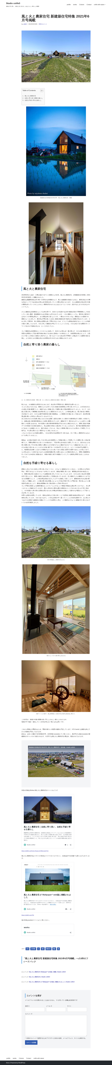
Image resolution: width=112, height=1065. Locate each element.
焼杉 (43, 948)
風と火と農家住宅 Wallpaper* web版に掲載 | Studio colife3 (47, 972)
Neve (7, 1063)
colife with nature (39, 1058)
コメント (28, 1014)
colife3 (25, 24)
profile (69, 4)
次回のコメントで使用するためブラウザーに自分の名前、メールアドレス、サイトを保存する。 (57, 1038)
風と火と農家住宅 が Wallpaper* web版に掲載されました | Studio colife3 (51, 982)
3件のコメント (43, 24)
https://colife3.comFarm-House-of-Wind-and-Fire (35, 851)
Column (81, 4)
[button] (105, 4)
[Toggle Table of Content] (41, 90)
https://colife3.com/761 (28, 915)
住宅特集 (33, 948)
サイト (69, 1006)
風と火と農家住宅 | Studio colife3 (39, 977)
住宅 (27, 948)
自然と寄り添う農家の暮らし (34, 98)
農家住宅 (48, 948)
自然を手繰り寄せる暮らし (33, 100)
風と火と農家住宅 (30, 96)
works (75, 4)
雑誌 (54, 948)
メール (49, 1006)
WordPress (21, 1063)
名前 (27, 1006)
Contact (89, 4)
